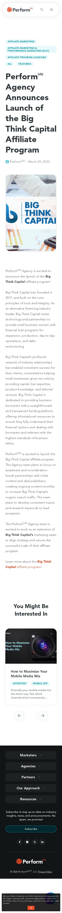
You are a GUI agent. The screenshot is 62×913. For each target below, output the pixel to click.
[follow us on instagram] (27, 842)
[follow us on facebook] (19, 842)
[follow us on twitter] (35, 842)
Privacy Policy (45, 871)
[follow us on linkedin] (42, 842)
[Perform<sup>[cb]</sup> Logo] (31, 863)
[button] (19, 715)
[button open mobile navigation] (51, 9)
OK (31, 908)
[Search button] (41, 9)
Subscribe (31, 828)
